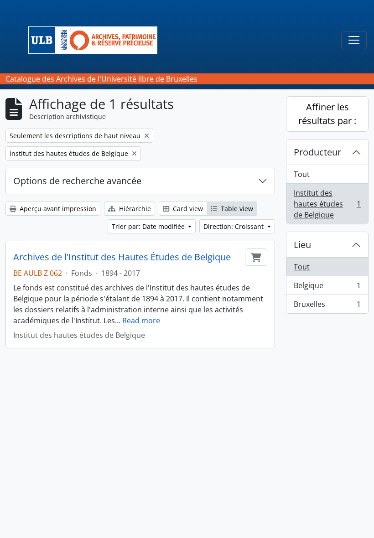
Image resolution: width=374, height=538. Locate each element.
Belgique (327, 287)
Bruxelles (327, 306)
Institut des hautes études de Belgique (327, 204)
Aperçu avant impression (57, 208)
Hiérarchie (134, 208)
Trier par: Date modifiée (149, 226)
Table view (236, 208)
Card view (187, 208)
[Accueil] (96, 40)
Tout (302, 174)
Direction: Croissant (234, 226)
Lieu (302, 244)
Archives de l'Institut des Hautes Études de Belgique (122, 257)
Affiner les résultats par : (327, 114)
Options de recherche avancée (77, 181)
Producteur (317, 152)
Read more (141, 321)
